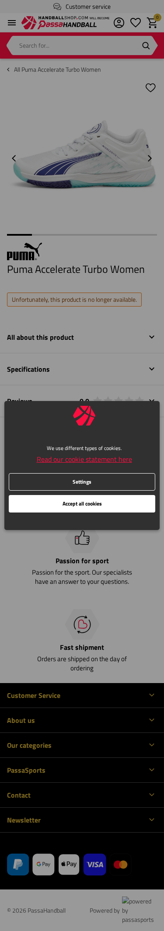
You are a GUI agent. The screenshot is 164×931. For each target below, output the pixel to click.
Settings (82, 482)
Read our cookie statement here (84, 459)
